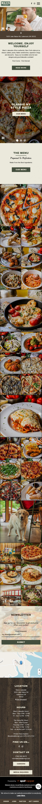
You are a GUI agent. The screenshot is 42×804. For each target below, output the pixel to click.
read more (19, 68)
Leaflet (30, 677)
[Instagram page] (34, 3)
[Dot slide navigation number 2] (21, 140)
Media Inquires (21, 772)
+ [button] (39, 670)
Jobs (14, 801)
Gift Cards (34, 801)
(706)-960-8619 (21, 756)
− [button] (39, 673)
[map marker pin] (21, 33)
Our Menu (21, 114)
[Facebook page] (31, 3)
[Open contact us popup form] (38, 786)
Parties (22, 801)
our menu (21, 170)
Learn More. (21, 796)
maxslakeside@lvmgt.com (21, 758)
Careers (21, 764)
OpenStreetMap (37, 677)
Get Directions (21, 699)
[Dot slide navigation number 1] (17, 140)
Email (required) (21, 631)
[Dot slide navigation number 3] (25, 140)
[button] (3, 28)
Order (6, 801)
